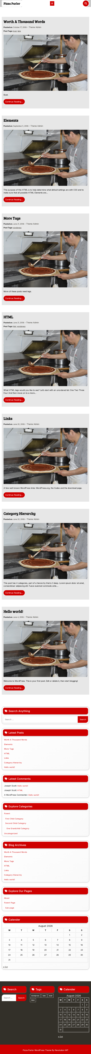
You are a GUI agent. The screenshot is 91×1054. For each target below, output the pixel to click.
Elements (11, 120)
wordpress (17, 228)
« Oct (5, 967)
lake (19, 31)
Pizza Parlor (12, 3)
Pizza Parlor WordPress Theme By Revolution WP (45, 1050)
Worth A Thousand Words (24, 21)
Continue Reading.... (14, 102)
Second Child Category (15, 823)
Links (8, 418)
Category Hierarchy (20, 513)
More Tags (12, 218)
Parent (7, 813)
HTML (8, 316)
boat (15, 31)
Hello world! (13, 611)
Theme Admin (35, 27)
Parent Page (9, 903)
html (14, 326)
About (6, 898)
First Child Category (14, 819)
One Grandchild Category (18, 828)
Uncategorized (10, 833)
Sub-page (9, 908)
